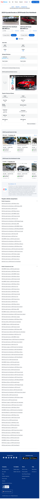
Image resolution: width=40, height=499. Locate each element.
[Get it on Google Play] (33, 458)
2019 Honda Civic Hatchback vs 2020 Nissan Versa (12, 246)
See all (35, 135)
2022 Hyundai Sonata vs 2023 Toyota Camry (11, 299)
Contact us (34, 471)
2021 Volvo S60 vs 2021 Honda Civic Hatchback (11, 321)
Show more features (31, 123)
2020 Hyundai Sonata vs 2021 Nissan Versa (10, 203)
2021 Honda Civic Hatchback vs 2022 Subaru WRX (12, 329)
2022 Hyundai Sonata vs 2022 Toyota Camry (11, 288)
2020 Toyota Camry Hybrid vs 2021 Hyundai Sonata (12, 389)
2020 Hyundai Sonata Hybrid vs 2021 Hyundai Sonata (12, 374)
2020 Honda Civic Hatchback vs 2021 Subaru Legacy (12, 397)
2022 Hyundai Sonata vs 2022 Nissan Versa (10, 291)
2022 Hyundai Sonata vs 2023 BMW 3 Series (10, 273)
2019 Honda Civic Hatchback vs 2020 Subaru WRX (12, 205)
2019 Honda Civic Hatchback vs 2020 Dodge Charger (12, 221)
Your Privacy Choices (26, 473)
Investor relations (5, 476)
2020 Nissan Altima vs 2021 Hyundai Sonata (10, 382)
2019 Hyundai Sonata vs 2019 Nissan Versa (10, 422)
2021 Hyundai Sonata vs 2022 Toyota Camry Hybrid (12, 341)
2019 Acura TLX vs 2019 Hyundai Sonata (10, 419)
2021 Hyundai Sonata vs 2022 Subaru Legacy (11, 316)
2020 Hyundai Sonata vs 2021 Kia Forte (9, 236)
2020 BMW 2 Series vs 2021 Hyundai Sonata (10, 362)
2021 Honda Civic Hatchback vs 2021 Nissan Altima (12, 319)
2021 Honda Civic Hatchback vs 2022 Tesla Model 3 (12, 349)
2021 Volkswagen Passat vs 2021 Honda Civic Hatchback (13, 339)
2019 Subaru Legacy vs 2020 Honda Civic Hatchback (12, 402)
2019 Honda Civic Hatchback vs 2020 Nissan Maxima (12, 243)
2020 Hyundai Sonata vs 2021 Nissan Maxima (11, 256)
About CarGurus (5, 469)
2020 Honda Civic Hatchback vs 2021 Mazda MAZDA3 (12, 379)
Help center (34, 469)
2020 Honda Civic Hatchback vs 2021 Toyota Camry (12, 377)
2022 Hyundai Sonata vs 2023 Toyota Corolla (11, 294)
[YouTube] (8, 457)
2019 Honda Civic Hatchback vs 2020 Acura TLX (11, 241)
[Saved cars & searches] (29, 2)
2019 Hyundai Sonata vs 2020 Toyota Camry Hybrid (12, 430)
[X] (6, 457)
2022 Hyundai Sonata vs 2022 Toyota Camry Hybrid (12, 306)
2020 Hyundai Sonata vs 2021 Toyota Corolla (11, 216)
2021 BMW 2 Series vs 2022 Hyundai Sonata (10, 324)
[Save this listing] (15, 143)
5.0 (7, 58)
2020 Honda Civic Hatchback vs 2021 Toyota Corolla (12, 372)
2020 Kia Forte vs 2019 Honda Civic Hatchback (11, 261)
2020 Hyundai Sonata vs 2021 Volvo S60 (10, 233)
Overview (17, 30)
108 (23, 50)
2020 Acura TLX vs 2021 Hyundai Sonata (10, 359)
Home (13, 6)
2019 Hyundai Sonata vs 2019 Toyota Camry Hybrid (12, 404)
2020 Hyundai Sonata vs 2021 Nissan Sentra (10, 211)
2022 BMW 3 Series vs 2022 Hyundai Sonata (10, 281)
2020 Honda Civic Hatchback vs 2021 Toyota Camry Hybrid (13, 392)
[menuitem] (9, 2)
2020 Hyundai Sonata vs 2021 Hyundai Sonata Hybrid (12, 248)
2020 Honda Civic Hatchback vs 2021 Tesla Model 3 (12, 356)
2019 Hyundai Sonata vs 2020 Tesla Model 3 (10, 445)
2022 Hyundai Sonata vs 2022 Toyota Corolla (11, 278)
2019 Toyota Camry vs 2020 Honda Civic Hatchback (12, 435)
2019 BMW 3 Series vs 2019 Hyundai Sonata (10, 440)
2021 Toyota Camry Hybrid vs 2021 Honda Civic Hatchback (13, 331)
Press (3, 473)
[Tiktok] (16, 457)
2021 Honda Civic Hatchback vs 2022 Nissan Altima (12, 351)
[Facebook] (3, 457)
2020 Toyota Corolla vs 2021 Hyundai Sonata (11, 369)
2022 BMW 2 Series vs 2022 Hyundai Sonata (10, 268)
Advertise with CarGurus (7, 483)
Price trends (4, 478)
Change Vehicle (6, 35)
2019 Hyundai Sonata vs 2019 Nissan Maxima (11, 432)
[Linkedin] (13, 457)
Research (17, 6)
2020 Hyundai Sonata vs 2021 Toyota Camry (10, 258)
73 (5, 50)
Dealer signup (16, 469)
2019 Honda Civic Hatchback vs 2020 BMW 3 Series (12, 226)
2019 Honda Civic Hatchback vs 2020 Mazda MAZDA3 (12, 228)
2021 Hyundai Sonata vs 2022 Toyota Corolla (11, 326)
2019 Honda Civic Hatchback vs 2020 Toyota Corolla (12, 231)
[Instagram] (11, 457)
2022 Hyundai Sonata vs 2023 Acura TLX (10, 296)
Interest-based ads (25, 476)
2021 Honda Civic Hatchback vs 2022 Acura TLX (11, 334)
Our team (4, 471)
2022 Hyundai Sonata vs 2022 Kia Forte (10, 301)
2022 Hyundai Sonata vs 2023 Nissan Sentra (11, 304)
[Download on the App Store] (25, 458)
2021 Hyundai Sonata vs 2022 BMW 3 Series (10, 336)
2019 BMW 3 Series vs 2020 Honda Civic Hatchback (12, 409)
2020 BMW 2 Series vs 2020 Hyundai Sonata (11, 238)
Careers (3, 480)
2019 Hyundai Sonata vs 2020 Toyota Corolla (11, 417)
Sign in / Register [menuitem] (35, 1)
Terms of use (24, 469)
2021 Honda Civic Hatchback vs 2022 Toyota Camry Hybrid (13, 314)
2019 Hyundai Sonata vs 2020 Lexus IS (9, 427)
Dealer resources (17, 471)
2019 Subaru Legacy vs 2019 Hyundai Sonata (11, 442)
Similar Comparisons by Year (7, 266)
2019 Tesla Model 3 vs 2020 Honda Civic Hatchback (12, 412)
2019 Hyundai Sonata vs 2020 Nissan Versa (10, 414)
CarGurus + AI (13, 183)
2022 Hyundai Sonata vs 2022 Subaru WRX (10, 309)
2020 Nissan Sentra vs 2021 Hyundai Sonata (10, 364)
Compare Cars (24, 6)
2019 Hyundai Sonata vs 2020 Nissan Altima (10, 407)
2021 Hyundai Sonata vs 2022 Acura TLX (10, 344)
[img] (8, 176)
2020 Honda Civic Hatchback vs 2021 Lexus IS (11, 387)
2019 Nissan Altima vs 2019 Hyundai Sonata (10, 437)
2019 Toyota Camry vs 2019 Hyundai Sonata (10, 425)
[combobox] (7, 491)
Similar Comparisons (6, 201)
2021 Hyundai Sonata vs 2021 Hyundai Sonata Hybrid (12, 354)
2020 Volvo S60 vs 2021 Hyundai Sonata (10, 394)
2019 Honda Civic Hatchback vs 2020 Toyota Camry (12, 251)
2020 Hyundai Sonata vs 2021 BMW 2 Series (10, 213)
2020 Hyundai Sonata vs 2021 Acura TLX (10, 218)
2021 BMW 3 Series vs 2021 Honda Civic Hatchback (12, 311)
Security (23, 478)
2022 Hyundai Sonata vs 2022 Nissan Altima (10, 283)
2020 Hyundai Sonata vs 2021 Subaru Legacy (11, 253)
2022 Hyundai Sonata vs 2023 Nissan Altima (11, 276)
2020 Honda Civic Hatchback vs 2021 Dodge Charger (12, 384)
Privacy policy (25, 471)
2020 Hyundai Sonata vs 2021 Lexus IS (9, 208)
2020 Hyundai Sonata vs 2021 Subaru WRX (10, 223)
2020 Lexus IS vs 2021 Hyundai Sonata (9, 399)
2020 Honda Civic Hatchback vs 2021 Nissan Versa (12, 367)
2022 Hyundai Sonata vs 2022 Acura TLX (10, 286)
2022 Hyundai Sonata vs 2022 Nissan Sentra (11, 271)
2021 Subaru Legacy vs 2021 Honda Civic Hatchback (12, 346)
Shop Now (14, 35)
